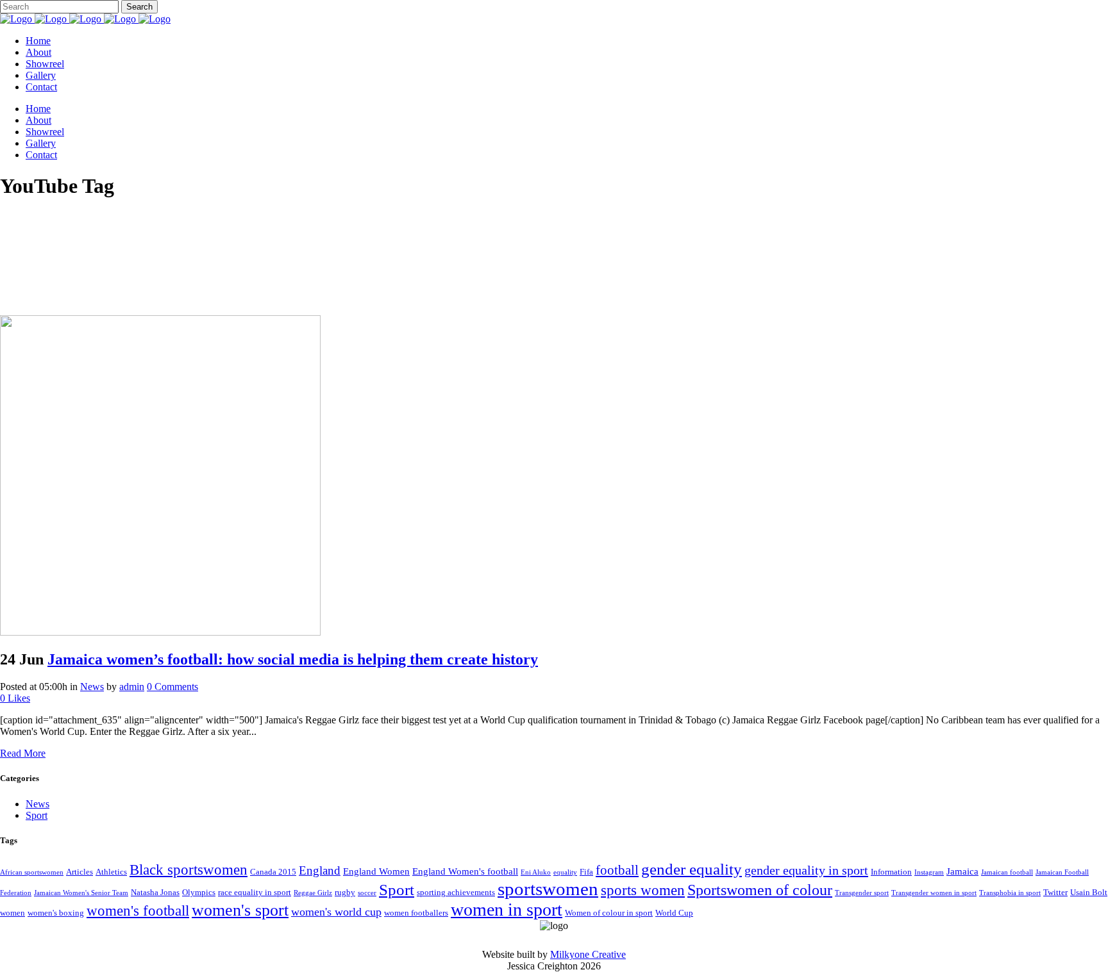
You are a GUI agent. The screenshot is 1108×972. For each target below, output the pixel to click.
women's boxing (56, 913)
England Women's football (465, 871)
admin (131, 686)
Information (891, 872)
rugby (345, 892)
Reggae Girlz (313, 892)
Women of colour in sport (609, 913)
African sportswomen (31, 872)
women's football (138, 911)
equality (565, 872)
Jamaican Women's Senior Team (81, 892)
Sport (36, 815)
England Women (376, 871)
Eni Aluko (536, 872)
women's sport (240, 909)
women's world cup (336, 911)
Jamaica (962, 871)
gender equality (691, 869)
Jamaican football (1007, 872)
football (617, 870)
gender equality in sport (806, 870)
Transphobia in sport (1010, 892)
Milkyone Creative (588, 954)
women (12, 913)
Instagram (929, 872)
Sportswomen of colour (759, 889)
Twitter (1055, 892)
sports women (643, 890)
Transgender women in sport (934, 892)
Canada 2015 (273, 872)
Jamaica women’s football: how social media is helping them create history (292, 659)
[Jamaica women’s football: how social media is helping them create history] (160, 632)
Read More (23, 753)
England (319, 870)
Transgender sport (862, 892)
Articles (79, 872)
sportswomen (548, 888)
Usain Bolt (1088, 892)
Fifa (586, 872)
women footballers (416, 913)
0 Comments (172, 686)
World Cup (674, 913)
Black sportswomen (189, 869)
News (92, 686)
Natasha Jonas (155, 892)
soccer (367, 892)
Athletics (111, 872)
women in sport (506, 909)
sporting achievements (456, 892)
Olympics (198, 892)
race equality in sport (254, 892)
